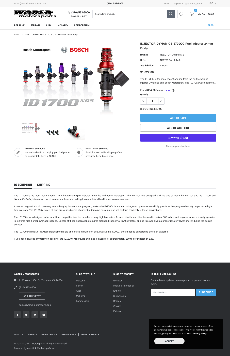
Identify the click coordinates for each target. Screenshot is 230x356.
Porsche (19, 25)
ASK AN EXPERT (32, 296)
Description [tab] (23, 185)
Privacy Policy (49, 334)
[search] (171, 14)
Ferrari (35, 25)
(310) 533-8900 (80, 12)
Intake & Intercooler (123, 285)
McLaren (62, 25)
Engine (117, 290)
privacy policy (200, 333)
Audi (49, 25)
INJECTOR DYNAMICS (171, 54)
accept (169, 341)
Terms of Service (90, 334)
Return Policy (69, 334)
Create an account (192, 3)
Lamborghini (82, 25)
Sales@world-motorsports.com (30, 3)
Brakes (117, 301)
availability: (147, 65)
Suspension (119, 296)
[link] (181, 14)
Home (17, 34)
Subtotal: (145, 109)
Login (176, 3)
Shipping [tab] (43, 185)
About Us (19, 334)
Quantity (144, 94)
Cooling (117, 306)
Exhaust (117, 280)
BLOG (210, 25)
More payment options (178, 146)
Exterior (117, 311)
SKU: (143, 60)
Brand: (144, 54)
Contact (32, 334)
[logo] (35, 14)
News (166, 3)
